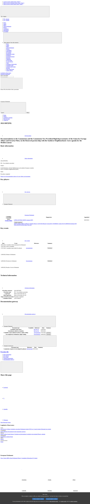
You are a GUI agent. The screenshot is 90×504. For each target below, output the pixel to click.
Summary (50, 248)
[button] (22, 452)
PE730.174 (36, 329)
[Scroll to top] (12, 367)
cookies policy (64, 501)
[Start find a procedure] (12, 83)
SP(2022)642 (30, 349)
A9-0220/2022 (29, 248)
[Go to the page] (36, 259)
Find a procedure (4, 75)
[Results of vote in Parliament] (36, 272)
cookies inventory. (73, 501)
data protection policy (54, 501)
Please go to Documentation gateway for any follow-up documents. (15, 176)
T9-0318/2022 (29, 261)
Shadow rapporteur (18, 222)
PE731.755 (36, 331)
